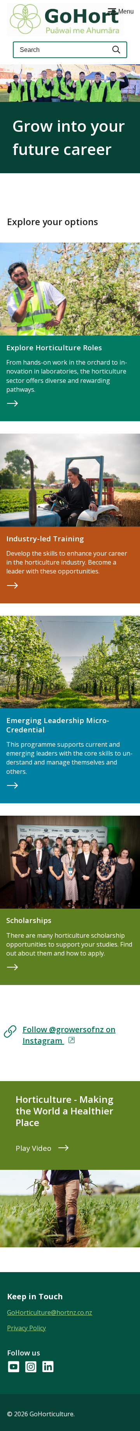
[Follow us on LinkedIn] (47, 1367)
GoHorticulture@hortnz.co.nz (49, 1312)
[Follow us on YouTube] (13, 1367)
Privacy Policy (26, 1328)
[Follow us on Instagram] (30, 1367)
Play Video (34, 1148)
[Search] (116, 49)
